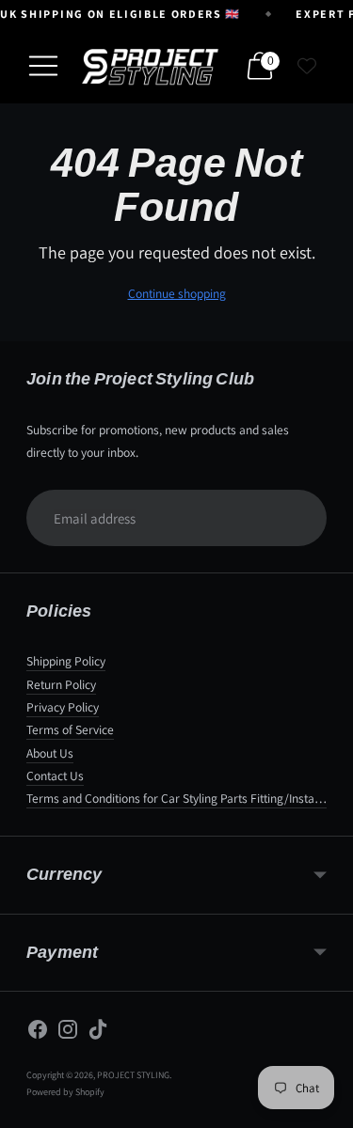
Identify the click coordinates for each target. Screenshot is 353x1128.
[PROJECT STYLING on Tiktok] (98, 1032)
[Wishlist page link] (306, 65)
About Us (49, 752)
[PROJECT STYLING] (149, 66)
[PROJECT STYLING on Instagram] (67, 1032)
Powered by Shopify (65, 1092)
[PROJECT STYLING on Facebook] (37, 1032)
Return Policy (61, 684)
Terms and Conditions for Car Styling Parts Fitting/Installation (186, 798)
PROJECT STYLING (133, 1075)
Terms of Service (70, 729)
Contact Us (55, 775)
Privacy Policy (62, 706)
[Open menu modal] (43, 65)
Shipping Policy (65, 660)
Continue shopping (177, 293)
